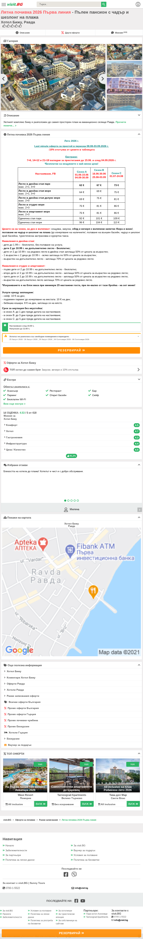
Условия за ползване (85, 855)
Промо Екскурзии (18, 726)
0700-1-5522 (12, 887)
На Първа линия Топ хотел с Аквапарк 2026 (25, 788)
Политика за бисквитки (86, 860)
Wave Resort (25, 794)
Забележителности (16, 850)
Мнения (121, 32)
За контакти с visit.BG (120, 912)
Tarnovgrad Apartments (71, 794)
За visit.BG (79, 845)
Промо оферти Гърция (21, 714)
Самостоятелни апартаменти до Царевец (71, 788)
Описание (24, 33)
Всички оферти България (24, 702)
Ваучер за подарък (19, 745)
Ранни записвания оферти (22, 695)
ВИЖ (39, 804)
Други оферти (72, 33)
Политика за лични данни (20, 860)
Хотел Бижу (13, 671)
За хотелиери (65, 911)
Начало (9, 845)
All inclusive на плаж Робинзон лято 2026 (118, 788)
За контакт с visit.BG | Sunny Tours (24, 883)
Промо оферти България (23, 708)
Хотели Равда (15, 689)
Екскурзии (13, 738)
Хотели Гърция (18, 732)
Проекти (7, 914)
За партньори (13, 855)
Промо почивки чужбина (22, 720)
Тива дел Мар (118, 794)
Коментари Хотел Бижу (20, 677)
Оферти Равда (15, 683)
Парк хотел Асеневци (96, 914)
